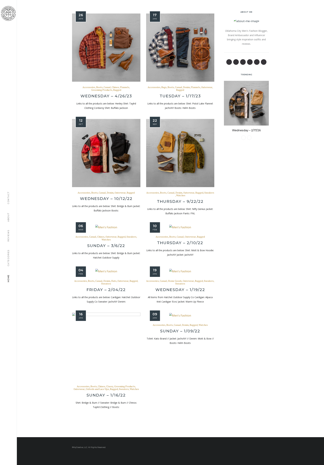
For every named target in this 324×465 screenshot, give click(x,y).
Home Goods (175, 281)
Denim (186, 87)
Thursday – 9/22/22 (180, 201)
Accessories (89, 87)
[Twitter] (236, 62)
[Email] (250, 62)
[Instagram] (257, 62)
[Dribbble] (263, 62)
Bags (164, 87)
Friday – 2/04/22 (106, 289)
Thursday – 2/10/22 (180, 242)
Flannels (124, 87)
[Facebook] (229, 62)
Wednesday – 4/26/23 (106, 96)
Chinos (115, 87)
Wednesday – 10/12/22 (106, 198)
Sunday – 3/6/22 (106, 245)
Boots (99, 87)
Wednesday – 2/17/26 (246, 130)
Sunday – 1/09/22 (180, 331)
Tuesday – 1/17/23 (180, 96)
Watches (180, 195)
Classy (109, 386)
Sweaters (106, 283)
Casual (107, 87)
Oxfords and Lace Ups (97, 389)
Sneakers (209, 192)
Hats (113, 281)
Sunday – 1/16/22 (106, 395)
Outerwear (206, 87)
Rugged (117, 90)
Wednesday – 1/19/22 (180, 289)
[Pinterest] (243, 62)
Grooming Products (101, 90)
